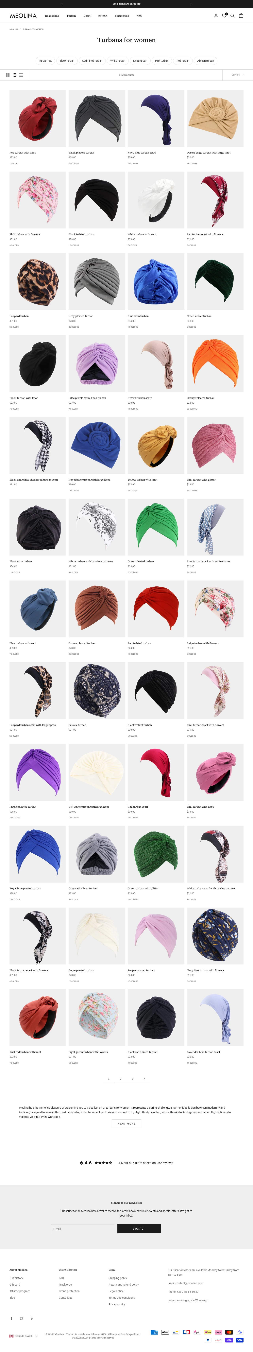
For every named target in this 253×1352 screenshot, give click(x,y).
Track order (66, 1284)
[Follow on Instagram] (22, 1318)
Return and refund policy (124, 1284)
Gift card (14, 1284)
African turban (205, 60)
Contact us (65, 1297)
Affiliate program (19, 1291)
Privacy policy (117, 1304)
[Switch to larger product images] (7, 75)
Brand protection (69, 1291)
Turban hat (45, 60)
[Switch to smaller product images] (14, 75)
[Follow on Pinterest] (32, 1318)
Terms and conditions (122, 1297)
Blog (12, 1297)
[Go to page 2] (144, 1078)
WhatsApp (201, 1300)
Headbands (52, 15)
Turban (71, 15)
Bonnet (102, 15)
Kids (139, 15)
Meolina (13, 29)
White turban (117, 60)
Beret (87, 15)
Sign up (139, 1228)
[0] (224, 16)
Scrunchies (122, 15)
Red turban (183, 60)
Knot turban (140, 60)
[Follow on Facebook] (11, 1318)
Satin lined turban (92, 60)
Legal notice (116, 1291)
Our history (16, 1278)
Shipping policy (118, 1278)
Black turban (67, 60)
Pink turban (162, 60)
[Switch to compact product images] (21, 75)
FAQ (61, 1278)
